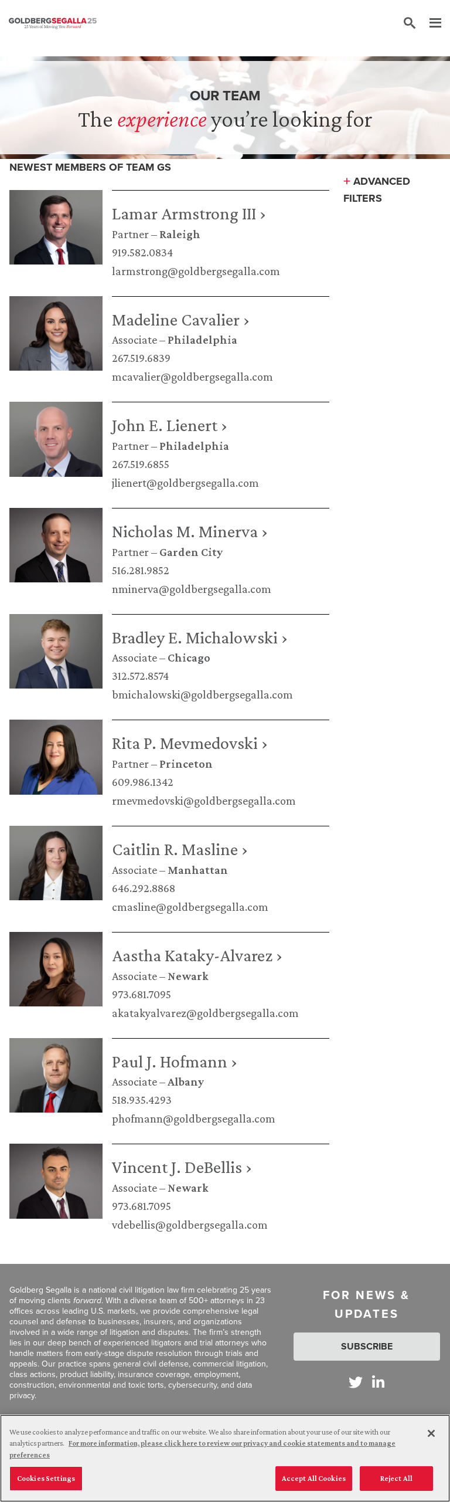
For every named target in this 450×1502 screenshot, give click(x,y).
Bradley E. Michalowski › (200, 637)
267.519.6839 (141, 357)
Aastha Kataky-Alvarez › (197, 955)
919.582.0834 (142, 252)
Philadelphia (202, 339)
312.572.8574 (140, 675)
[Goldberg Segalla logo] (53, 23)
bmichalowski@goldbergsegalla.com (202, 694)
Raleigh (179, 234)
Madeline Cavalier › (181, 319)
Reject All (396, 1478)
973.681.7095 (141, 994)
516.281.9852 (140, 570)
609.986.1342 (142, 781)
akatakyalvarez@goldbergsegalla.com (205, 1012)
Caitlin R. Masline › (180, 849)
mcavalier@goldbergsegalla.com (192, 376)
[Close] (431, 1433)
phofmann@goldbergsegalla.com (193, 1118)
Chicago (189, 657)
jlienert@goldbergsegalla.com (185, 482)
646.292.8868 (143, 887)
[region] (225, 1458)
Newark (188, 976)
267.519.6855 (140, 463)
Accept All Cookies (314, 1478)
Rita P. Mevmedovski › (190, 742)
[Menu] (429, 23)
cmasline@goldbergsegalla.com (190, 906)
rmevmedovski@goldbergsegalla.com (204, 800)
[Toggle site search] (409, 23)
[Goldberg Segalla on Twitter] (356, 1382)
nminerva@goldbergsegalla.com (191, 588)
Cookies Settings (46, 1478)
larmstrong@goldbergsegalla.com (196, 271)
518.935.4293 (142, 1099)
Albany (186, 1081)
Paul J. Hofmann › (174, 1061)
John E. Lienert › (169, 425)
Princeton (186, 763)
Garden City (191, 552)
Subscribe (367, 1346)
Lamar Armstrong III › (189, 213)
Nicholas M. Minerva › (190, 531)
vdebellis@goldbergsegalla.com (190, 1224)
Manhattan (198, 870)
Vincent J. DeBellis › (182, 1166)
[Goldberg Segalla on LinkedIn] (378, 1382)
